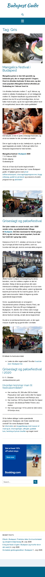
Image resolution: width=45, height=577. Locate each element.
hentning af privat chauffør (16, 431)
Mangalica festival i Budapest (16, 68)
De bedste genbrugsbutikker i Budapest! (18, 550)
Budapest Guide (22, 5)
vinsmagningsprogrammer (27, 174)
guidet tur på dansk (17, 177)
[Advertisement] (22, 509)
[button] (22, 21)
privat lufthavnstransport (15, 173)
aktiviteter (18, 179)
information (9, 426)
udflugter (26, 428)
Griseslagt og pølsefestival (22, 221)
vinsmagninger (16, 428)
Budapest (22, 153)
